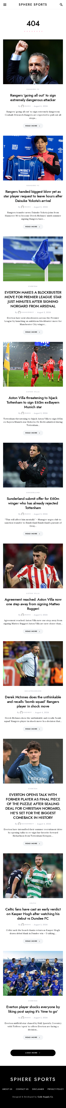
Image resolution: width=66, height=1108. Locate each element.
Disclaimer (38, 1089)
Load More (31, 1053)
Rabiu (28, 106)
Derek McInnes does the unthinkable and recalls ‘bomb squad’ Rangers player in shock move (33, 701)
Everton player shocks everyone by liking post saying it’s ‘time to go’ (33, 1009)
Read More (31, 126)
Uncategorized (33, 691)
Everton (33, 286)
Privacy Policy (56, 1089)
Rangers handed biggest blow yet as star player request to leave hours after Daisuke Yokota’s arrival (33, 196)
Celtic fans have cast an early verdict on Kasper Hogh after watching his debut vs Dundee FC (33, 914)
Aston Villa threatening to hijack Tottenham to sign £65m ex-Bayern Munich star (33, 402)
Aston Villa (33, 392)
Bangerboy (27, 312)
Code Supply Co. (46, 1097)
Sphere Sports (33, 4)
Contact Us (22, 1089)
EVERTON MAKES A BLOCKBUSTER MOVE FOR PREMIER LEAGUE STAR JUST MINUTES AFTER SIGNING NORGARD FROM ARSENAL (33, 299)
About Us (7, 1089)
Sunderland (33, 492)
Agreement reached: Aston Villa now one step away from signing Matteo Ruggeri (33, 604)
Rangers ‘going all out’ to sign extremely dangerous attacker (33, 97)
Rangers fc (33, 89)
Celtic (33, 903)
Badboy (27, 712)
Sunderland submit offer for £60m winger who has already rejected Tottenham (33, 503)
